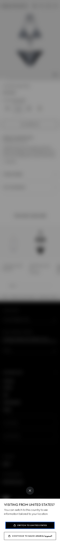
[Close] (30, 491)
